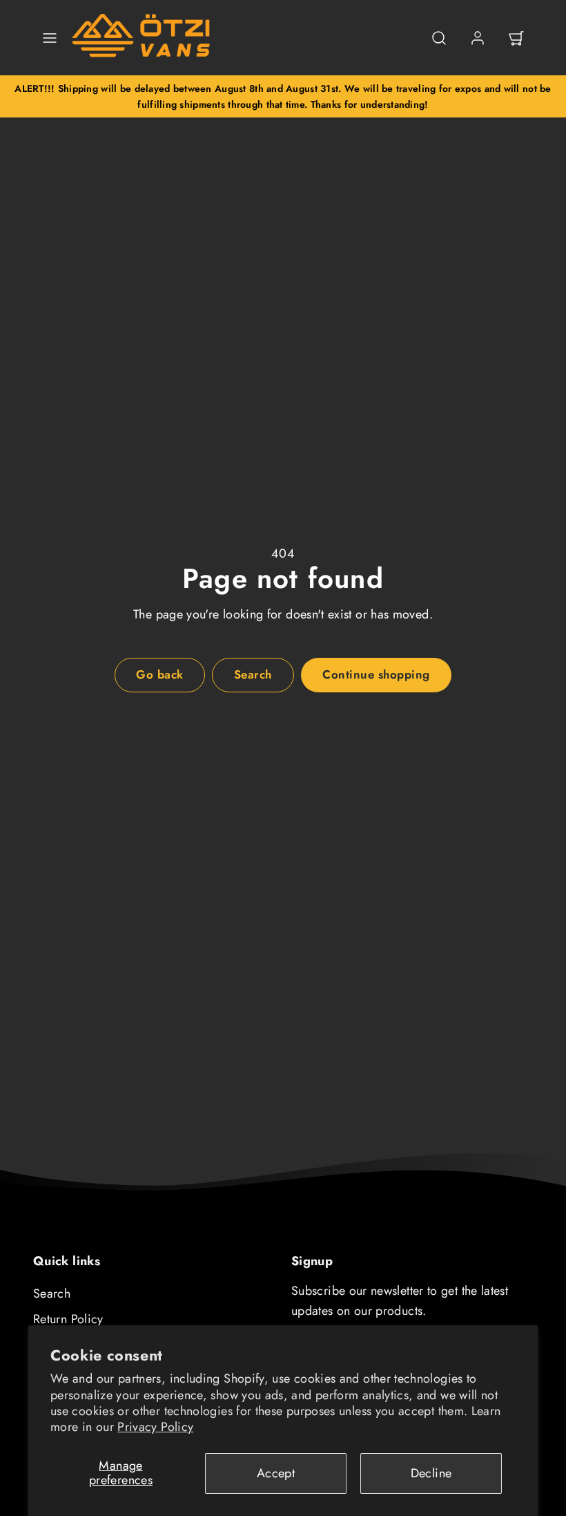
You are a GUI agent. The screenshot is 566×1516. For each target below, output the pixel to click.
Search (51, 1293)
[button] (49, 38)
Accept (276, 1473)
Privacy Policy (155, 1427)
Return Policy (68, 1319)
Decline (431, 1473)
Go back (160, 674)
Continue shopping (376, 674)
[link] (477, 38)
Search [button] (253, 674)
